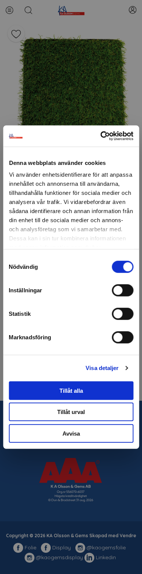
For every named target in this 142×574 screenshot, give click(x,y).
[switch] (122, 290)
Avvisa (71, 433)
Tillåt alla (71, 390)
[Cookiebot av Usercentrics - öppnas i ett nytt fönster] (101, 136)
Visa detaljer (102, 368)
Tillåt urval (71, 412)
